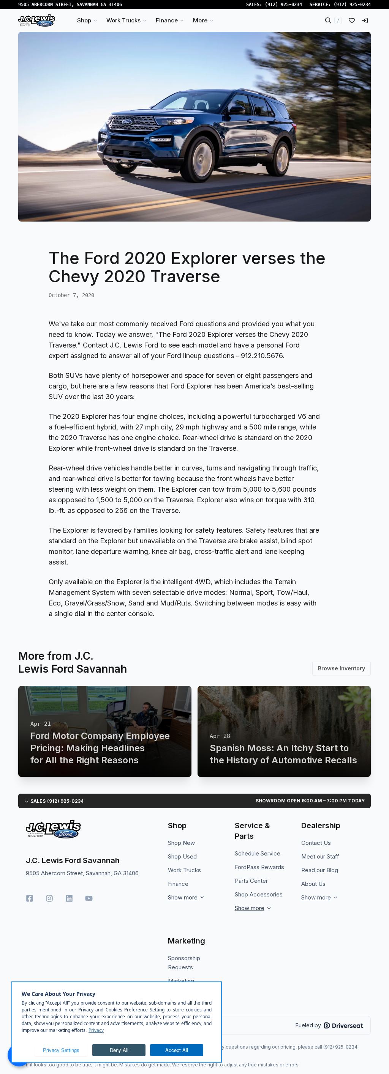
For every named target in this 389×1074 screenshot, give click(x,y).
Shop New (181, 842)
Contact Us (316, 842)
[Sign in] (365, 20)
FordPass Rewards (259, 867)
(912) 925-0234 (283, 4)
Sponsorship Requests (184, 962)
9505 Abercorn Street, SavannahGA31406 (70, 4)
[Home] (36, 20)
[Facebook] (29, 898)
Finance (178, 883)
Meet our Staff (320, 856)
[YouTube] (89, 898)
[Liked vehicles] (352, 20)
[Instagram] (49, 898)
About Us (313, 883)
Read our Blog (319, 870)
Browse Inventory (341, 668)
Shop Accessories (259, 894)
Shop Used (182, 856)
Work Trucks (184, 870)
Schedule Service (257, 853)
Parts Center (251, 880)
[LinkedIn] (69, 898)
